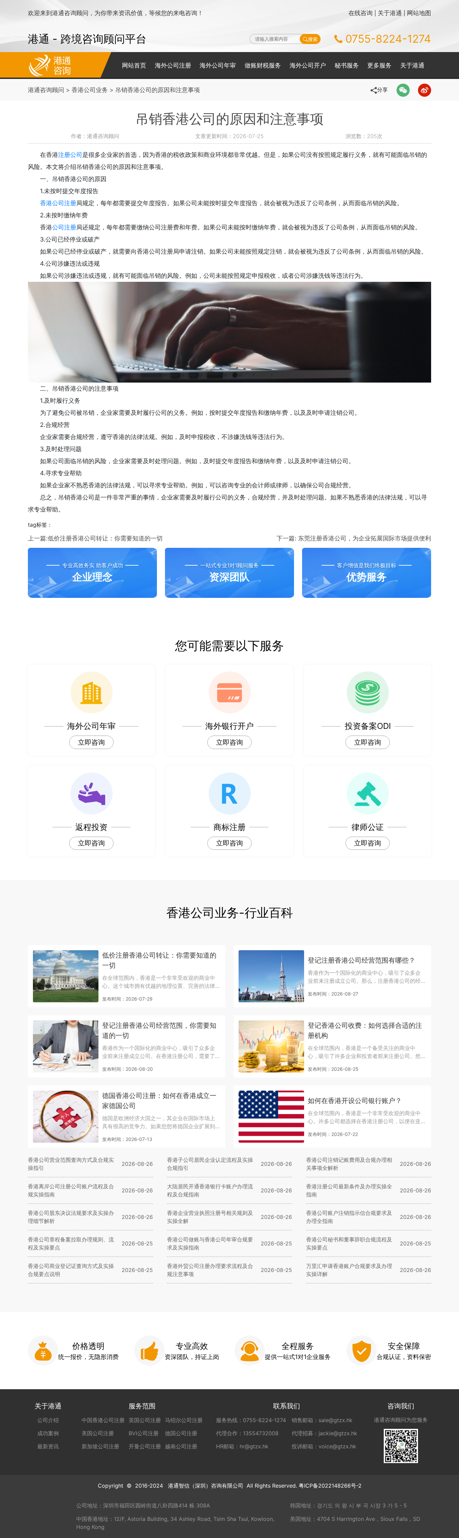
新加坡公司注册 (100, 1446)
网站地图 (419, 12)
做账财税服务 (263, 65)
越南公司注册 (181, 1446)
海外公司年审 (218, 65)
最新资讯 (48, 1446)
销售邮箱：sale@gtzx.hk (322, 1420)
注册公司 (70, 154)
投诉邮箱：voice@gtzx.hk (324, 1446)
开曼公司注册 (145, 1446)
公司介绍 (48, 1420)
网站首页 (134, 65)
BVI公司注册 (144, 1433)
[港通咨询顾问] (50, 64)
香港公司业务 (90, 89)
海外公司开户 (308, 65)
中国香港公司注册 (103, 1420)
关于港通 (390, 12)
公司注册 (64, 227)
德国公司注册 (181, 1433)
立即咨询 (91, 742)
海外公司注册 (173, 65)
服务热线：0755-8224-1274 (251, 1420)
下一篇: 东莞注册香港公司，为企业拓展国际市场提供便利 (354, 538)
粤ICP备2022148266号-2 (330, 1485)
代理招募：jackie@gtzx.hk (324, 1433)
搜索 (313, 39)
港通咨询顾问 (46, 89)
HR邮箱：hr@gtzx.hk (242, 1446)
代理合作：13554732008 (247, 1433)
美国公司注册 (98, 1433)
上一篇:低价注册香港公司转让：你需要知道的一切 (95, 538)
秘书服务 (347, 65)
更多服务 (379, 65)
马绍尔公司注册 (184, 1420)
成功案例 (48, 1433)
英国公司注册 (145, 1420)
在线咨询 (360, 12)
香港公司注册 (58, 203)
